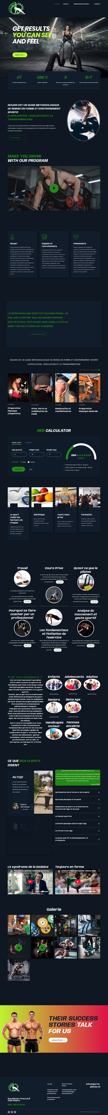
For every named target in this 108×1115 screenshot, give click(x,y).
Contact (97, 4)
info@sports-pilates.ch (93, 1085)
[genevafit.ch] (18, 8)
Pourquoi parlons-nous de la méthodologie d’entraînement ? (69, 1091)
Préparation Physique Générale (40, 410)
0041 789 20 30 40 (16, 1105)
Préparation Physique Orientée (64, 410)
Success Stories (57, 1040)
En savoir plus (16, 138)
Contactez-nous (39, 334)
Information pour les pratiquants (53, 1098)
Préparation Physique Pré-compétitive (86, 411)
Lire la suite (27, 601)
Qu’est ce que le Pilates (67, 1085)
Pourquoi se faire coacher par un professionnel (52, 1091)
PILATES (65, 4)
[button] (30, 827)
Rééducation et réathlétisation (16, 410)
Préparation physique (81, 4)
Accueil (56, 4)
